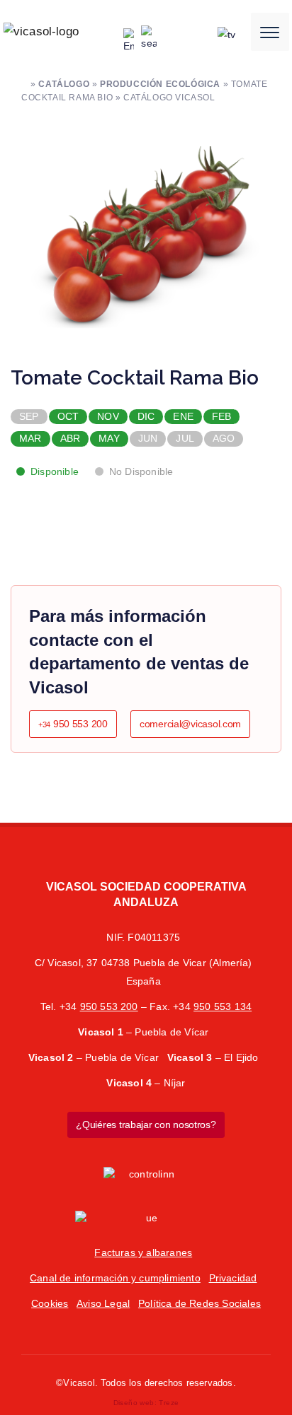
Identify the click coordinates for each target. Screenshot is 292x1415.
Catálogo (63, 84)
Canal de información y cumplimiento (115, 1278)
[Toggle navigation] (270, 32)
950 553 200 (73, 723)
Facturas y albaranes (143, 1252)
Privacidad (233, 1278)
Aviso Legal (103, 1303)
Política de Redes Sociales (199, 1303)
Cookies (49, 1303)
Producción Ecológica (160, 84)
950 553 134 (222, 1006)
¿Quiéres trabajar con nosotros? (145, 1124)
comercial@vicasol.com (190, 723)
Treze (169, 1403)
